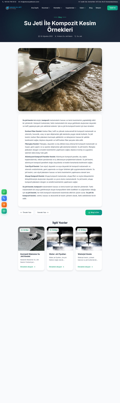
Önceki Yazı (27, 212)
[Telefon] (4, 198)
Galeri (82, 8)
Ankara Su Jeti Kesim (64, 36)
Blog (90, 8)
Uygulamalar (70, 8)
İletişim (98, 8)
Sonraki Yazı (41, 212)
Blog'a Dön (95, 212)
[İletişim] (4, 211)
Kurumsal (45, 8)
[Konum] (4, 204)
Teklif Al (113, 8)
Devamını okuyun (26, 267)
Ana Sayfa (34, 8)
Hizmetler (57, 8)
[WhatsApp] (4, 192)
